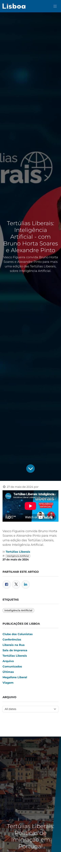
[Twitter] (16, 584)
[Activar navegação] (55, 6)
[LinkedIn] (26, 584)
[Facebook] (7, 584)
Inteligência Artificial (18, 556)
